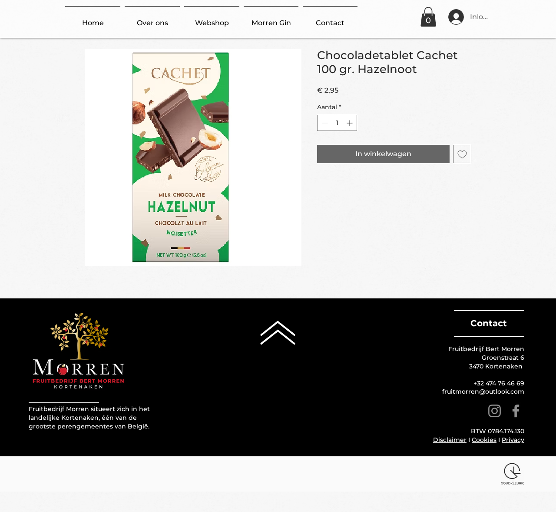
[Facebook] (515, 410)
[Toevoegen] (462, 154)
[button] (428, 17)
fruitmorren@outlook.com (483, 391)
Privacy (513, 440)
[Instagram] (494, 410)
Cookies (484, 440)
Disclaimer (450, 440)
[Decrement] (323, 123)
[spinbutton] (337, 123)
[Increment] (350, 123)
